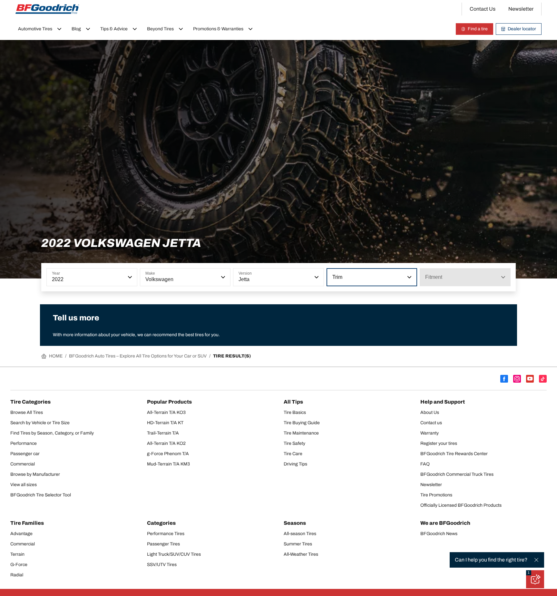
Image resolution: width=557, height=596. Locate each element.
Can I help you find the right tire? (491, 559)
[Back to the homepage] (47, 9)
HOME (56, 356)
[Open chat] (535, 579)
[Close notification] (536, 559)
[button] (129, 277)
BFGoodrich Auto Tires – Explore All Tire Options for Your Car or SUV (138, 356)
